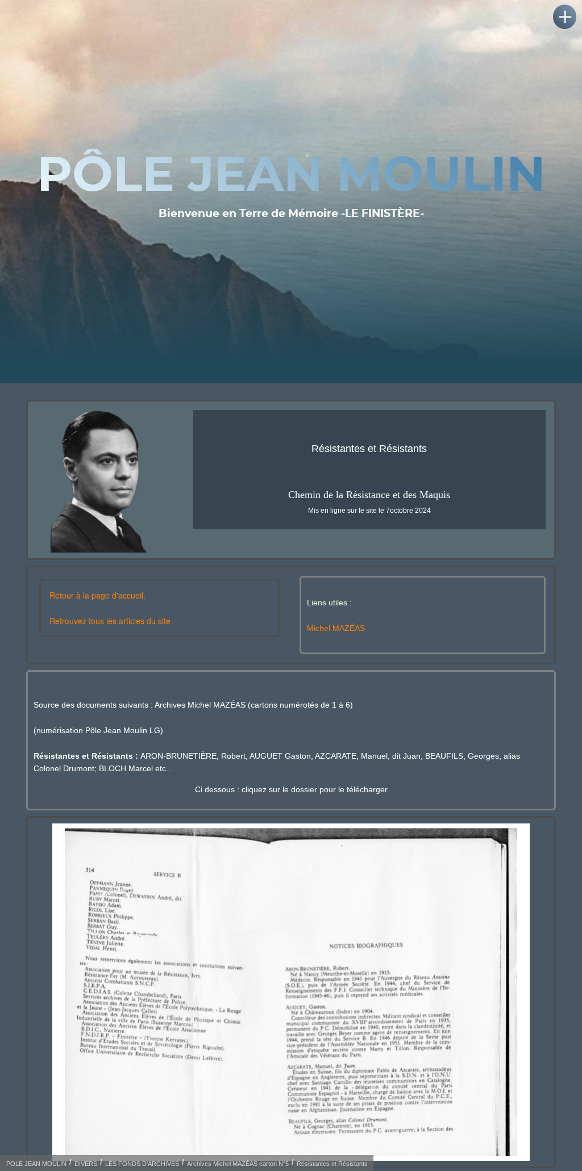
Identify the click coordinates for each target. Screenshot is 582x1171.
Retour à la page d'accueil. (97, 595)
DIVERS (85, 1163)
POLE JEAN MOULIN (36, 1163)
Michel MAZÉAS (336, 628)
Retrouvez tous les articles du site (110, 620)
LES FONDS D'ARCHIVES (142, 1163)
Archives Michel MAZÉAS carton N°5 (238, 1163)
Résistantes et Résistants (332, 1163)
